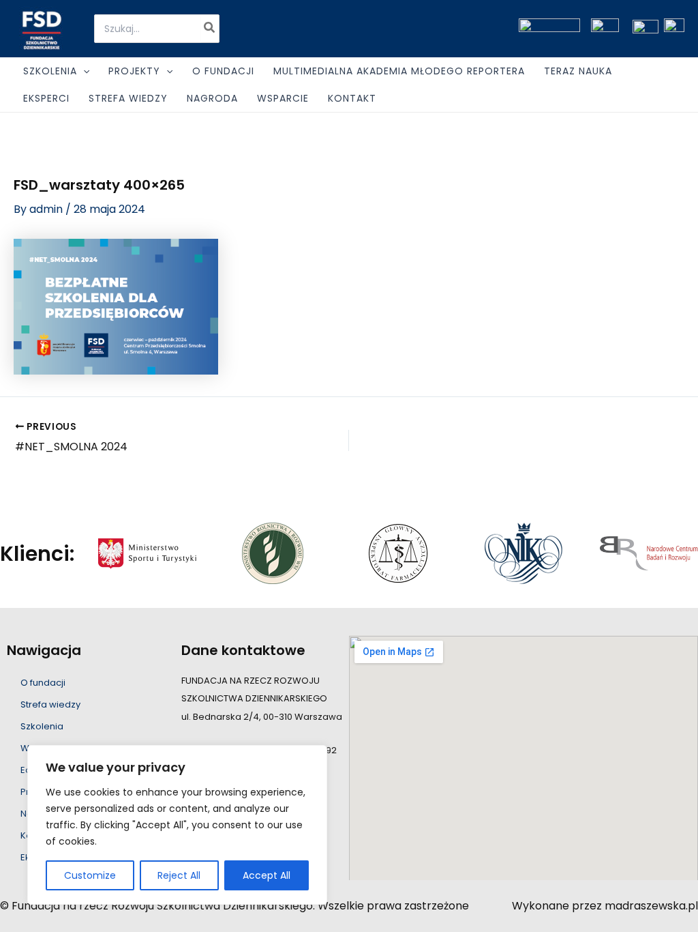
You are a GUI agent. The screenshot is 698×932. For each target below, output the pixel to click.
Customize (90, 875)
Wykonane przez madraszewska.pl (605, 906)
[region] (177, 825)
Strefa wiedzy (50, 704)
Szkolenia (41, 726)
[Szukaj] (210, 28)
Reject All (178, 875)
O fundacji (42, 682)
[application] (83, 71)
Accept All (266, 875)
